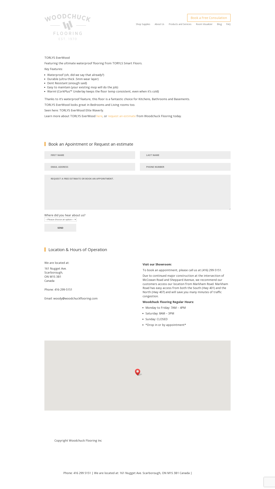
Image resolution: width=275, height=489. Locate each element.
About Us (159, 24)
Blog (219, 24)
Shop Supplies (143, 24)
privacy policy (202, 473)
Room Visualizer (204, 24)
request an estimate (122, 116)
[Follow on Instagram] (213, 440)
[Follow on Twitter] (224, 440)
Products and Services (180, 24)
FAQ (228, 24)
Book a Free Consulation (209, 18)
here (99, 116)
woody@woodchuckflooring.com (75, 298)
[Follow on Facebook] (229, 440)
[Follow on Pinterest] (218, 440)
